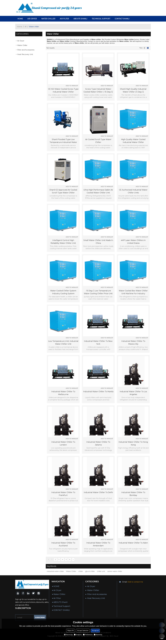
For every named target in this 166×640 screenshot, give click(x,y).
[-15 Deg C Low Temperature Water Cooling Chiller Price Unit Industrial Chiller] (98, 270)
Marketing (99, 634)
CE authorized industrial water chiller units (133, 191)
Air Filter (64, 19)
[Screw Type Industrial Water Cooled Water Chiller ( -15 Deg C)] (98, 69)
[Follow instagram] (39, 593)
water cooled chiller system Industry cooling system (63, 292)
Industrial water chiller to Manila (98, 391)
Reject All (70, 630)
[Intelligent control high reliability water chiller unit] (63, 220)
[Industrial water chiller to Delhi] (98, 472)
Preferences (89, 634)
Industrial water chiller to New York (98, 342)
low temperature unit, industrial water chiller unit (63, 342)
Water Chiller (48, 19)
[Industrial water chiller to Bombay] (133, 472)
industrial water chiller (55, 571)
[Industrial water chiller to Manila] (98, 371)
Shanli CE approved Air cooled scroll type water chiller (63, 191)
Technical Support (101, 19)
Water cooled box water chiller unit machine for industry (133, 292)
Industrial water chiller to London (63, 443)
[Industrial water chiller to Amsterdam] (98, 522)
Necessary (69, 634)
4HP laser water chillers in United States (133, 241)
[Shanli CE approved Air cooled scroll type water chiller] (63, 169)
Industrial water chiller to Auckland (63, 544)
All (25, 27)
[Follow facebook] (23, 593)
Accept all (95, 630)
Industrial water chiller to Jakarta (98, 443)
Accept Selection (82, 630)
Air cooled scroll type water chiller (98, 140)
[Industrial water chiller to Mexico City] (133, 321)
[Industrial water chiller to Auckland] (63, 522)
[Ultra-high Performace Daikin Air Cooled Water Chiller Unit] (98, 169)
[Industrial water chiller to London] (63, 422)
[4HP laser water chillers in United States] (133, 220)
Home (19, 27)
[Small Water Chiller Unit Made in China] (98, 220)
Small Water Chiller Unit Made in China (98, 241)
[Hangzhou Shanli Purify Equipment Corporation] (49, 8)
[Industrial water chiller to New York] (98, 321)
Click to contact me (135, 582)
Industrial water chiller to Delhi (98, 492)
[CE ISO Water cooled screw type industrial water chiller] (63, 69)
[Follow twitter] (33, 593)
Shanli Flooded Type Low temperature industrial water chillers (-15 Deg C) (63, 141)
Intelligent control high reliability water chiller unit (63, 241)
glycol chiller (90, 571)
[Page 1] (48, 559)
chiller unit (101, 571)
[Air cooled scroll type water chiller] (98, 119)
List (145, 48)
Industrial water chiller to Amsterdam (98, 544)
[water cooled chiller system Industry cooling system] (63, 270)
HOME (20, 19)
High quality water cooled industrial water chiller (133, 140)
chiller (80, 571)
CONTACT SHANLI (122, 19)
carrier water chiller (114, 571)
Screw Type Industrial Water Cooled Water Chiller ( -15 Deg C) (98, 90)
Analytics (79, 634)
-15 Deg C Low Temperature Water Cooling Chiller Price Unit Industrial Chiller (98, 292)
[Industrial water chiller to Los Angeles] (133, 371)
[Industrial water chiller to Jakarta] (98, 422)
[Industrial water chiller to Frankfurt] (63, 472)
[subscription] (40, 617)
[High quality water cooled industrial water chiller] (133, 119)
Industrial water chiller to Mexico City (133, 342)
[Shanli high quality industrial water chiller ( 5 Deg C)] (133, 69)
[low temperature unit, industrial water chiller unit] (63, 321)
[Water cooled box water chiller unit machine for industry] (133, 270)
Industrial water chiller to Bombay (133, 493)
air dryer (32, 19)
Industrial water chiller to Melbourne (63, 392)
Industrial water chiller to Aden (133, 543)
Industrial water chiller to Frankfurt (63, 493)
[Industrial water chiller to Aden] (133, 522)
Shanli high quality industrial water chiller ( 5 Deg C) (133, 90)
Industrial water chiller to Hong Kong (133, 443)
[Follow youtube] (18, 593)
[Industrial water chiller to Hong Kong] (133, 422)
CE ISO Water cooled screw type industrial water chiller (63, 90)
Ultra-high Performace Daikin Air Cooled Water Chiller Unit (98, 191)
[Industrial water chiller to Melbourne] (63, 371)
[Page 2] (73, 559)
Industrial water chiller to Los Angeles (133, 392)
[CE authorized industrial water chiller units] (133, 169)
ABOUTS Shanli (80, 19)
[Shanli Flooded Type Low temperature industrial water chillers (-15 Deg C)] (63, 119)
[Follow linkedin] (28, 593)
